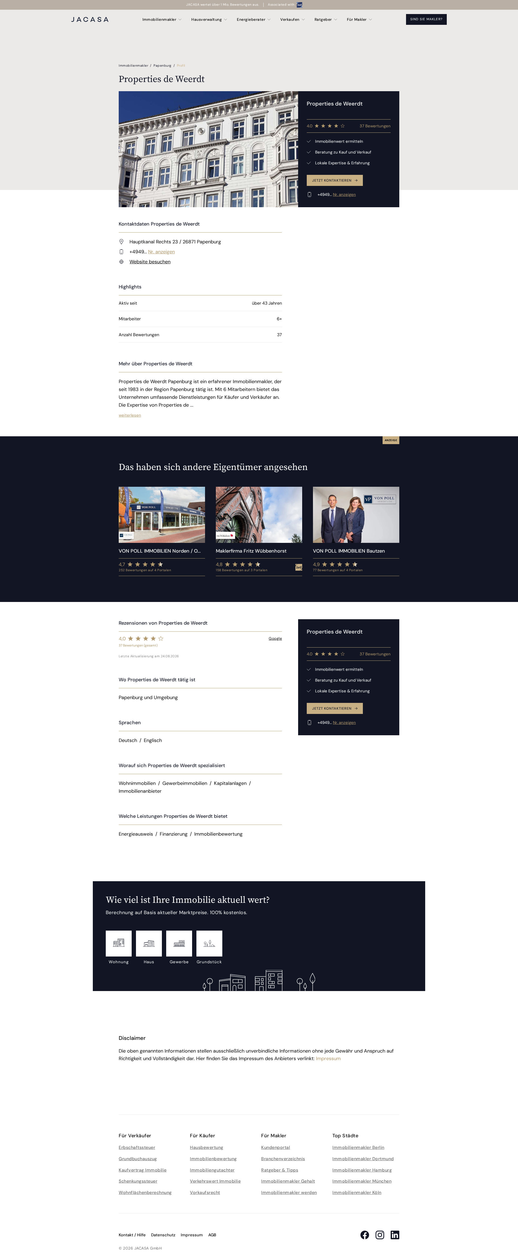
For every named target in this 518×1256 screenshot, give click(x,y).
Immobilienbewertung (213, 1159)
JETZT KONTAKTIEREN (332, 180)
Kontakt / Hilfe (132, 1235)
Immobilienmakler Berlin (358, 1147)
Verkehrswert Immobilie (215, 1181)
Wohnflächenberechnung (145, 1192)
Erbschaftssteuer (137, 1147)
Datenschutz (163, 1235)
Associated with (281, 4)
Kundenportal (275, 1147)
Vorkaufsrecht (205, 1192)
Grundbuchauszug (138, 1159)
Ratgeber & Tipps (279, 1170)
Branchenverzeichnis (283, 1159)
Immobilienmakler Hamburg (362, 1170)
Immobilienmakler (134, 65)
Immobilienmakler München (361, 1181)
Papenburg (163, 65)
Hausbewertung (206, 1147)
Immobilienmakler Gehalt (288, 1181)
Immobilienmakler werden (289, 1192)
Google (275, 638)
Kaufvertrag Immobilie (143, 1170)
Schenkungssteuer (138, 1181)
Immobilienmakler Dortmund (363, 1159)
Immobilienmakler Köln (356, 1192)
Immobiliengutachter (212, 1170)
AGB (212, 1235)
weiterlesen (130, 415)
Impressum (328, 1058)
